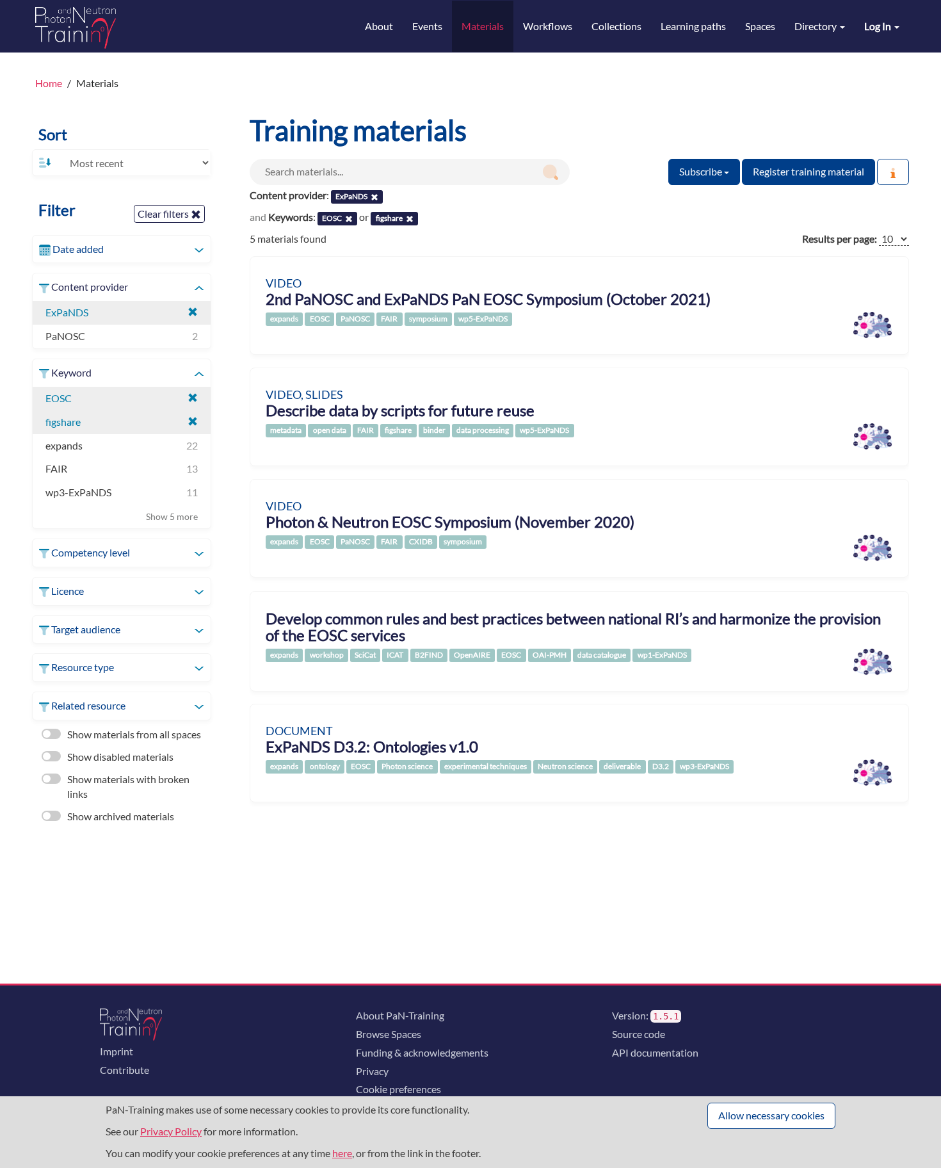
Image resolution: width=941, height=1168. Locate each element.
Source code (638, 1034)
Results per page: (839, 238)
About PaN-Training (400, 1015)
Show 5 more (172, 516)
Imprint (116, 1051)
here (342, 1153)
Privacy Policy (171, 1131)
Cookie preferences (398, 1089)
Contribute (124, 1070)
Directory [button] (816, 26)
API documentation (655, 1052)
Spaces (760, 26)
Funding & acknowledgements (422, 1052)
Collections (616, 26)
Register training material (808, 171)
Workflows (547, 26)
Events (427, 26)
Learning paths (693, 26)
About (379, 26)
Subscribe (701, 171)
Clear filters (164, 213)
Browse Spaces (388, 1034)
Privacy (372, 1071)
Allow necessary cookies (771, 1115)
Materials (483, 26)
